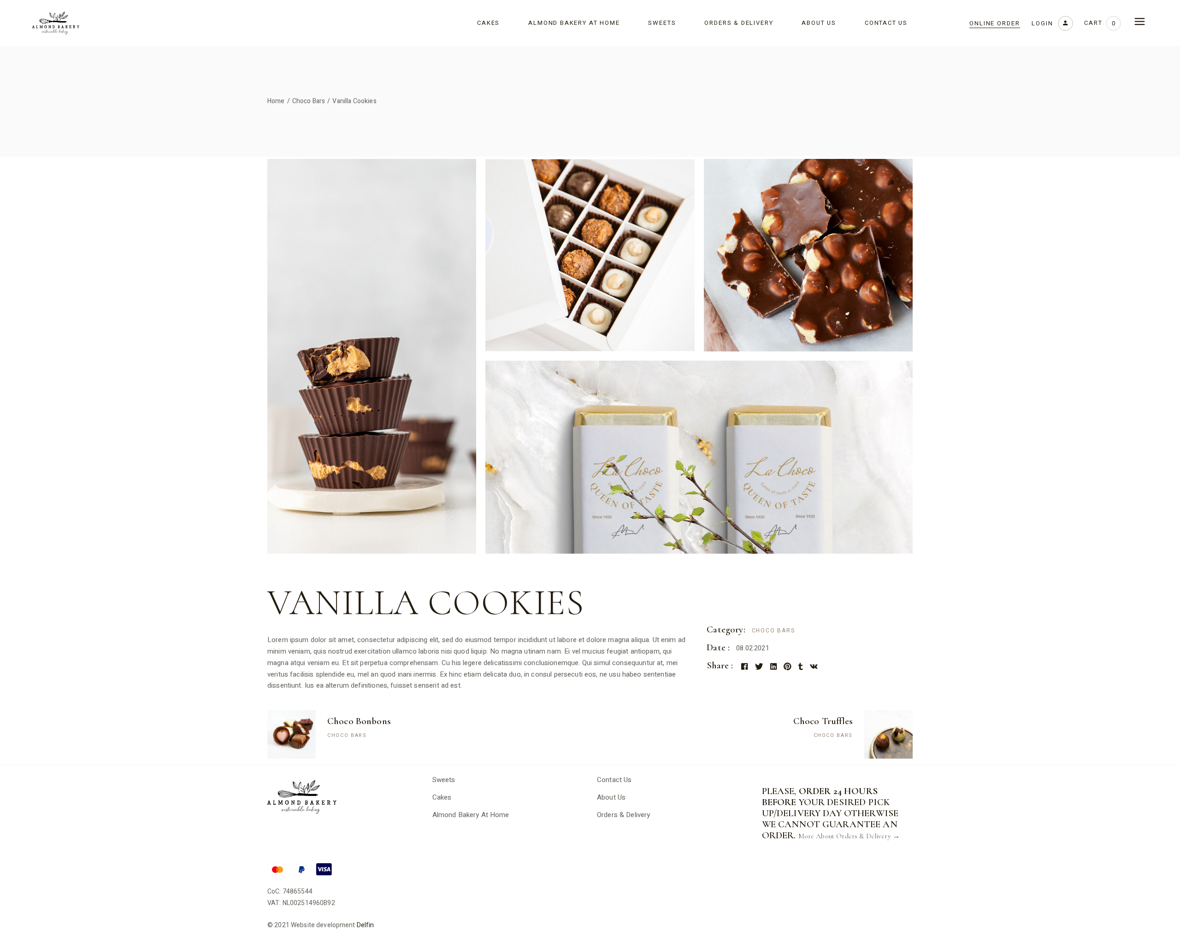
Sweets (443, 780)
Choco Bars (773, 630)
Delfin (365, 925)
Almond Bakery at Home (470, 815)
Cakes (442, 797)
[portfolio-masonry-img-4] (699, 457)
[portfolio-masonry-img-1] (372, 356)
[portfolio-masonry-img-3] (808, 255)
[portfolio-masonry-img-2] (590, 255)
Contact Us (614, 780)
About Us (611, 797)
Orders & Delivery (623, 815)
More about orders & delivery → (849, 836)
